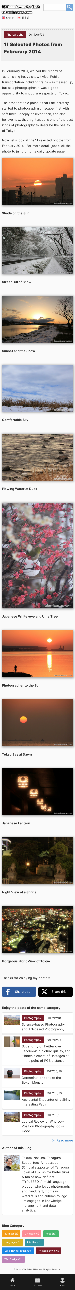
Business (9, 1233)
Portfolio (38, 1285)
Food (48, 1233)
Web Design (11, 1259)
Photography (45, 1250)
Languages (10, 1242)
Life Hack (32, 1242)
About (62, 1285)
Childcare (30, 1233)
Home (12, 1285)
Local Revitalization (15, 1250)
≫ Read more (62, 1140)
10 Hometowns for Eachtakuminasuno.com (21, 9)
